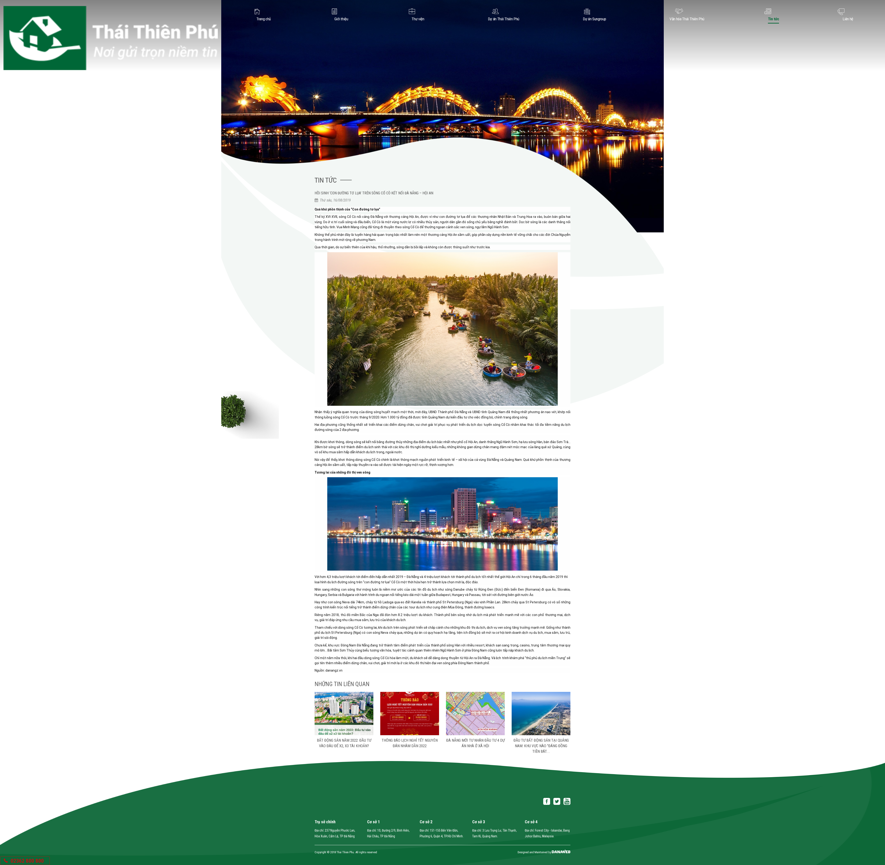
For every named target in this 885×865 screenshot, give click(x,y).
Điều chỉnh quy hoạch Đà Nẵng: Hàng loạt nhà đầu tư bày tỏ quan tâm (541, 746)
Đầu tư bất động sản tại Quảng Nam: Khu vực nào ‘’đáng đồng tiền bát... (475, 746)
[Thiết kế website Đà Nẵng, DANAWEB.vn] (561, 852)
